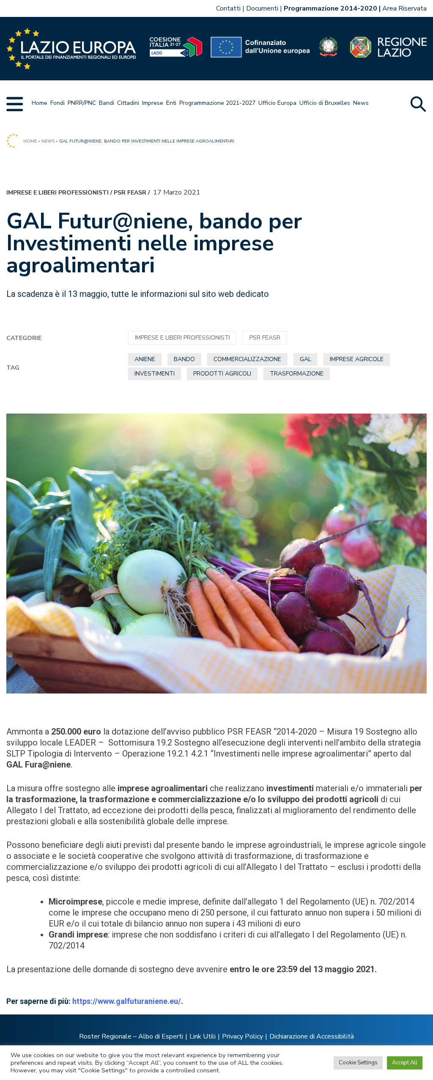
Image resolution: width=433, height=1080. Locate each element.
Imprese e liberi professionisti (57, 193)
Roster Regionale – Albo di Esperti (131, 1036)
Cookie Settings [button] (358, 1062)
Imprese (152, 103)
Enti (171, 103)
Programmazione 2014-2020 (330, 8)
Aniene (144, 359)
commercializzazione (247, 359)
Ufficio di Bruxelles (324, 103)
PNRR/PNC (82, 103)
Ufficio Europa (277, 103)
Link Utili (202, 1036)
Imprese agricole (357, 359)
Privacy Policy (242, 1036)
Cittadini (128, 103)
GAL (305, 359)
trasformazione (296, 374)
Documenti (262, 8)
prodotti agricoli (222, 374)
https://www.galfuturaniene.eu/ (126, 1001)
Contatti (228, 8)
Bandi (106, 103)
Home (39, 103)
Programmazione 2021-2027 (217, 103)
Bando (184, 359)
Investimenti (154, 374)
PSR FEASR (130, 193)
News (361, 103)
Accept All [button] (404, 1062)
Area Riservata (404, 8)
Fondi (57, 103)
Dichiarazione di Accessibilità (311, 1036)
